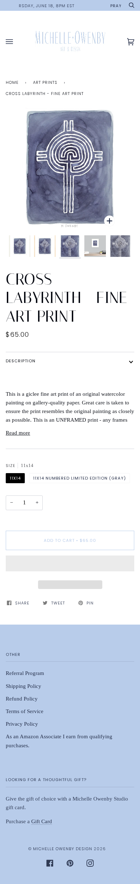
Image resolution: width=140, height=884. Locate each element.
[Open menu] (16, 42)
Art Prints (45, 82)
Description (21, 361)
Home (12, 82)
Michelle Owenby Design (62, 849)
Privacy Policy (22, 724)
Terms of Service (24, 711)
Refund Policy (22, 699)
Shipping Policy (23, 686)
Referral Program (25, 673)
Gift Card (41, 821)
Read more (18, 433)
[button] (70, 565)
